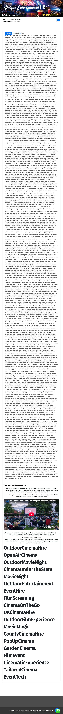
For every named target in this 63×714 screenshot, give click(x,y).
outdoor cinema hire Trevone (19, 426)
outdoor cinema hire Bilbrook (43, 71)
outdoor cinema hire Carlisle (12, 108)
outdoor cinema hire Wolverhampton (27, 467)
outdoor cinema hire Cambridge (48, 104)
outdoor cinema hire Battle (35, 62)
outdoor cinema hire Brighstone (39, 90)
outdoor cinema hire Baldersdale (35, 53)
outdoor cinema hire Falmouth (39, 176)
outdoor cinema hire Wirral (38, 464)
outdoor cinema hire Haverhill (22, 215)
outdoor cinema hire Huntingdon (26, 238)
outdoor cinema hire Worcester (30, 471)
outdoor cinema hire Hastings (12, 213)
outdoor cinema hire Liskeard (37, 273)
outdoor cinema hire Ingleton (45, 241)
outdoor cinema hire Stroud (20, 405)
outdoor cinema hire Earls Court (17, 165)
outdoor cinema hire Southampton (36, 384)
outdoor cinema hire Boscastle (25, 81)
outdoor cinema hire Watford (20, 444)
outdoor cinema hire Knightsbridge (14, 257)
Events (22, 33)
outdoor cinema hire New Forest (34, 309)
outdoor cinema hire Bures (21, 99)
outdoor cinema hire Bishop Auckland (41, 72)
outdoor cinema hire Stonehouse (19, 400)
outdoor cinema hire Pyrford (41, 341)
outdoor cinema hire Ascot (39, 44)
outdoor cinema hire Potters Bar (20, 339)
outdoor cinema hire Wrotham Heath (27, 474)
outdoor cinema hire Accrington (30, 35)
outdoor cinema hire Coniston (45, 131)
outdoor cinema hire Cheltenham (49, 115)
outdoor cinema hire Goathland (34, 190)
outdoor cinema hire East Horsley (19, 167)
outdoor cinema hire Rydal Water (18, 355)
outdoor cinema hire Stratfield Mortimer (44, 401)
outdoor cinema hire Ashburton (18, 46)
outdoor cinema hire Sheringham (40, 369)
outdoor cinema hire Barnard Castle (46, 56)
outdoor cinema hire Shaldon (46, 364)
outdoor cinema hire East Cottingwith (34, 165)
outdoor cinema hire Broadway (13, 94)
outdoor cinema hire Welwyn (15, 446)
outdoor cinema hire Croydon (33, 142)
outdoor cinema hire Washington (24, 442)
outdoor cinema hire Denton (49, 147)
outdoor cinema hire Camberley (32, 104)
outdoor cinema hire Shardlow (23, 366)
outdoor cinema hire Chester (28, 117)
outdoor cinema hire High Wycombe (39, 225)
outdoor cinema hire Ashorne (17, 48)
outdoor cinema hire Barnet (12, 58)
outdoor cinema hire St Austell (33, 387)
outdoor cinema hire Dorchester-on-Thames (24, 154)
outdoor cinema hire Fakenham (23, 176)
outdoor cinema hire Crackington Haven (26, 136)
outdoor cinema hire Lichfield (12, 272)
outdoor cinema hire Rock (11, 350)
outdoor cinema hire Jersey (40, 245)
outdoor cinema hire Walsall (19, 437)
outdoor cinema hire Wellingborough (36, 444)
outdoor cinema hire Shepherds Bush (21, 368)
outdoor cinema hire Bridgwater (13, 88)
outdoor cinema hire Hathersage (43, 213)
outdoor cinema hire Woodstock (47, 469)
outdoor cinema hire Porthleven (22, 337)
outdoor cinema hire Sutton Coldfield (36, 407)
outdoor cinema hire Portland (38, 337)
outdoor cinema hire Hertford (27, 224)
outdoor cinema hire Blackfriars (13, 76)
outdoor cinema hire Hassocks (49, 211)
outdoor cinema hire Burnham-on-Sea (38, 101)
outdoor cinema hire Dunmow (12, 161)
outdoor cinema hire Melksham (33, 296)
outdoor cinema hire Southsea (38, 385)
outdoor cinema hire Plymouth (27, 336)
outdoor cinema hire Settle (15, 364)
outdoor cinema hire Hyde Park (21, 240)
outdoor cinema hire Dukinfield (16, 160)
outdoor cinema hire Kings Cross (21, 252)
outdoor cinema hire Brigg (23, 90)
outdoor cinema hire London (49, 275)
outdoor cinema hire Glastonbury (35, 188)
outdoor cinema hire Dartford (42, 144)
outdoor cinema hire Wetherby (23, 453)
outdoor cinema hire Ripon (11, 348)
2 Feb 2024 (8, 33)
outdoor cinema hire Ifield (49, 240)
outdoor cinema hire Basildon (28, 60)
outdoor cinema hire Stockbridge (34, 396)
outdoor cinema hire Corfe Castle (22, 133)
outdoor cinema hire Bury (37, 103)
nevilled (17, 33)
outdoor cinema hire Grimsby (12, 199)
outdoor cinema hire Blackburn (47, 74)
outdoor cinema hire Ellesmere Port (28, 170)
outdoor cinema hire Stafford (38, 392)
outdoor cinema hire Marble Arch (34, 289)
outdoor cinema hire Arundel (26, 44)
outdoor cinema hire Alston (48, 39)
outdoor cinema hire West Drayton (36, 448)
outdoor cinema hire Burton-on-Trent (21, 103)
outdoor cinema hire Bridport (45, 88)
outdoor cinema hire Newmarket (39, 312)
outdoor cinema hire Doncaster (40, 152)
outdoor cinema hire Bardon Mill (29, 56)
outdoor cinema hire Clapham (23, 126)
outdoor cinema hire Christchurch (39, 122)
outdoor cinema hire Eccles (34, 168)
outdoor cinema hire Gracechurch (13, 193)
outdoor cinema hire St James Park (28, 389)
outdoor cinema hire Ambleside (41, 40)
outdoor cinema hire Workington (46, 471)
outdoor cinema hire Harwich (18, 211)
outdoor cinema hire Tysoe (47, 428)
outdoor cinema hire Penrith (17, 330)
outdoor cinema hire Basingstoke (44, 60)
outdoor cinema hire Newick (23, 312)
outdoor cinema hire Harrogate (38, 208)
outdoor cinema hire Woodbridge (44, 467)
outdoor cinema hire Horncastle (23, 232)
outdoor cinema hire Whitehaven (34, 455)
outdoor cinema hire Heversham (43, 224)
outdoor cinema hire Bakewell (19, 53)
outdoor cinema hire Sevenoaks (30, 364)
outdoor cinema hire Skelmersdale (25, 375)
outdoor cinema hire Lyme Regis (34, 280)
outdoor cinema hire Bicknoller (13, 71)
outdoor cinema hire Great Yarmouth (29, 197)
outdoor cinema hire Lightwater (42, 272)
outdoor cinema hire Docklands (24, 152)
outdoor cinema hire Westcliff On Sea (20, 451)
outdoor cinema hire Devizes (41, 149)
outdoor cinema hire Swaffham (40, 408)
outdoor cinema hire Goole (31, 192)
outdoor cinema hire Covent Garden (41, 135)
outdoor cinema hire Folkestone (47, 181)
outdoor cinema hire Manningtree (36, 288)
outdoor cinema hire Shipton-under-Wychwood (37, 371)
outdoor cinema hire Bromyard (44, 96)
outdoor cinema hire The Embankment (28, 417)
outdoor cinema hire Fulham (41, 184)
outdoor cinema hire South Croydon (17, 380)
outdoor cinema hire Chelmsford (18, 115)
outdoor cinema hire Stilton (18, 396)
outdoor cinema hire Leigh (11, 268)
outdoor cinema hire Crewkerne (40, 138)
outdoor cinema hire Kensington (30, 248)
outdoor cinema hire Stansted (18, 394)
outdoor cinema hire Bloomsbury (28, 78)
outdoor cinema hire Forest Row (31, 183)
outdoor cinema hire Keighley (17, 247)
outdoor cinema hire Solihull (15, 378)
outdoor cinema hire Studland (34, 405)
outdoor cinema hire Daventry (40, 145)
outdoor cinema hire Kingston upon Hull (38, 254)
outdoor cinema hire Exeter (45, 174)
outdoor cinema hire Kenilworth (13, 248)
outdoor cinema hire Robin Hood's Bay (28, 348)
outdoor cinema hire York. (15, 478)
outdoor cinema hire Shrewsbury (25, 373)
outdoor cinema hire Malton (40, 286)
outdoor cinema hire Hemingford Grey (26, 222)
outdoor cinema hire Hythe (36, 240)
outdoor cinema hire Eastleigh (19, 168)
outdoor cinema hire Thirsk (12, 419)
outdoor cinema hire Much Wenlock (37, 307)
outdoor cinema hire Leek (15, 266)
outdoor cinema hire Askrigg (32, 48)
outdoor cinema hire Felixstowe (34, 179)
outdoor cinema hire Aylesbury (43, 49)
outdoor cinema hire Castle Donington (28, 110)
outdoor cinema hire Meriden (17, 298)
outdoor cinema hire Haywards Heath (14, 218)
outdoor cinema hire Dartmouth (24, 145)
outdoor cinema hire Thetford (46, 417)
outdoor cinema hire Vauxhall (23, 433)
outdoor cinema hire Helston (27, 220)
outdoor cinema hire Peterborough (29, 332)
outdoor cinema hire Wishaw (17, 465)
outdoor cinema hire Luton (19, 280)
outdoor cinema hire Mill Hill (20, 302)
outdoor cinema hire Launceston (18, 263)
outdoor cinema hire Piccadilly (12, 334)
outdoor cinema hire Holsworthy (47, 229)
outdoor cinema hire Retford (44, 344)
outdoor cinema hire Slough (37, 377)
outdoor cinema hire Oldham (16, 323)
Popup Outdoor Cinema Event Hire (15, 485)
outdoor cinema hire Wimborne (40, 458)
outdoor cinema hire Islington (25, 245)
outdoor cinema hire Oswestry (46, 323)
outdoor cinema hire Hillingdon (21, 227)
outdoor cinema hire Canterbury (46, 106)
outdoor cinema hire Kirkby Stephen (47, 256)
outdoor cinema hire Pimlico (12, 336)
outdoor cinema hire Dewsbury (18, 151)
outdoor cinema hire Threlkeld (42, 419)
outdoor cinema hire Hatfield (28, 213)
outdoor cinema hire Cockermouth (28, 129)
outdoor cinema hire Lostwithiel (26, 277)
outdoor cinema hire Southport (22, 385)
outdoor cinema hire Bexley (33, 69)
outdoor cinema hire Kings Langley (38, 252)
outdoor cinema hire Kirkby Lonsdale (28, 256)
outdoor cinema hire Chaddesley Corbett (27, 111)
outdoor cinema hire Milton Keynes (36, 302)
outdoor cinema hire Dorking (43, 154)
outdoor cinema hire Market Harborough (23, 291)
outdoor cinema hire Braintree (48, 85)
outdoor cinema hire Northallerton (22, 318)
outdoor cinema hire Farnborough (19, 177)
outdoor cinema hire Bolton (25, 80)
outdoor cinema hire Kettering (23, 250)
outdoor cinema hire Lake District (25, 259)
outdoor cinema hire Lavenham (34, 263)
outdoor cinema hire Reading (35, 343)
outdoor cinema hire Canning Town (28, 106)
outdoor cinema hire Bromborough (47, 94)
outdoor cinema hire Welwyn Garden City (33, 446)
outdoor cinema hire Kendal (47, 247)
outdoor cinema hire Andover (20, 42)
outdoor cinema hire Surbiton (19, 407)
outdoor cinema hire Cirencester (22, 124)
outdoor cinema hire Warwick (45, 440)
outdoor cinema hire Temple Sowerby (44, 414)
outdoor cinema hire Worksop (12, 473)
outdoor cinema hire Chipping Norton (43, 120)
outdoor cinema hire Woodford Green (29, 469)
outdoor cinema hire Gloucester (18, 190)
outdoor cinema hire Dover (39, 156)
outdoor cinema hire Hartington (17, 209)
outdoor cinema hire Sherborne (23, 369)
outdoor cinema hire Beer (11, 65)
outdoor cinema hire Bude (40, 97)
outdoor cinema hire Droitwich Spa (38, 158)
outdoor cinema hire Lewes (33, 270)
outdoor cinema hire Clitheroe (21, 128)
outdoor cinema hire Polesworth (43, 336)
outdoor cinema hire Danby (12, 144)
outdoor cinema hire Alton (11, 40)
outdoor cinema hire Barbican (12, 56)
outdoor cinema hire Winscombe (33, 462)
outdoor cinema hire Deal (18, 147)
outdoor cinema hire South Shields (39, 382)
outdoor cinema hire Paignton (34, 328)
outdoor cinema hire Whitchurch (17, 455)
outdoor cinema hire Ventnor (38, 433)
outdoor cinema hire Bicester (47, 69)
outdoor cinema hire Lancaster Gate (22, 261)
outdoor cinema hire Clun (50, 128)
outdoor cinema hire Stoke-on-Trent (39, 398)
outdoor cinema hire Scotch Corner (20, 362)
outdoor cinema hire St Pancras (22, 392)
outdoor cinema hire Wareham (48, 439)
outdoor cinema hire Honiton (12, 231)
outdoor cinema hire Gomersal (16, 192)
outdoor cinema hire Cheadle (39, 113)
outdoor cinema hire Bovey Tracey (23, 83)
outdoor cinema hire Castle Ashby (42, 108)
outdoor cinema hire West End (19, 449)
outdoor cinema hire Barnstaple (43, 58)
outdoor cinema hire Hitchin (17, 229)
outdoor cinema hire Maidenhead (44, 284)
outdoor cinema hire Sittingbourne (42, 373)
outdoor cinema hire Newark (49, 309)
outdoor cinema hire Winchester (22, 460)
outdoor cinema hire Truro (49, 426)
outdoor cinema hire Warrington (29, 440)
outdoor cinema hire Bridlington (30, 88)
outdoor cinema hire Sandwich (39, 359)
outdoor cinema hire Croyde (18, 142)
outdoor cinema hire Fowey (46, 183)
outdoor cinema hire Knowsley (45, 257)
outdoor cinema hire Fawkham (18, 179)
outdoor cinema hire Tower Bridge (19, 425)
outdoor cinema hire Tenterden (13, 416)
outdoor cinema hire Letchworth (18, 270)
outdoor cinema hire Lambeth (41, 259)
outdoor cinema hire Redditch (50, 343)
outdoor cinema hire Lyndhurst (47, 282)
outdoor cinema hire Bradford (32, 85)
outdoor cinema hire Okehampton (36, 321)
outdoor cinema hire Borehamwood (41, 80)
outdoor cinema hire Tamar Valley (36, 410)
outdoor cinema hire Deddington (33, 147)
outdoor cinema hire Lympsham (32, 282)
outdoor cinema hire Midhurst (20, 300)
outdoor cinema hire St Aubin (17, 387)
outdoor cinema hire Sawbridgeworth (18, 360)
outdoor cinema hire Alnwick (34, 39)
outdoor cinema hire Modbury (35, 304)
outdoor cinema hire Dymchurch (38, 163)
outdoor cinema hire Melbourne (17, 296)
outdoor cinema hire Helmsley (12, 220)
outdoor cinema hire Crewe (25, 138)
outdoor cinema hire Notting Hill (36, 320)
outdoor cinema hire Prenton (35, 339)
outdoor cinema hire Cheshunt (12, 117)
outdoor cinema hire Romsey (25, 350)
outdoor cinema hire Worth (27, 473)
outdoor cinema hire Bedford (48, 63)
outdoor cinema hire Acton (45, 35)
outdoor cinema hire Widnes (31, 456)
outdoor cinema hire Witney (31, 465)
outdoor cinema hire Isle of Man (23, 243)
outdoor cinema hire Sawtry (35, 360)
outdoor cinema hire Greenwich (47, 197)
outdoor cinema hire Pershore (12, 332)
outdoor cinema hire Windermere (38, 460)
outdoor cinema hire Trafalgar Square (38, 425)
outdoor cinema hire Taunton (47, 412)
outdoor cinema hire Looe (11, 277)
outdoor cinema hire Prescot (50, 339)
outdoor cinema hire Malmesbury (25, 286)
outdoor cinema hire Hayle (30, 216)
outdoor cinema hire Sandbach (38, 357)
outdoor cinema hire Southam (19, 384)
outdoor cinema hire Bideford (28, 71)
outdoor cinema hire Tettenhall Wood (45, 416)
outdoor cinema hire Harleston (17, 206)
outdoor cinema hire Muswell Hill (17, 309)
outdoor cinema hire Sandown (23, 359)
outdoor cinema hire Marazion (18, 289)
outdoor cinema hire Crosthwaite (36, 140)
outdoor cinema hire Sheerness (39, 366)
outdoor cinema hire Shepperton (39, 368)
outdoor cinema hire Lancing (39, 261)
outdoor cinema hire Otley (11, 325)
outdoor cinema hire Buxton (17, 104)
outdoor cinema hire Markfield (41, 291)
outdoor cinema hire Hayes (16, 216)
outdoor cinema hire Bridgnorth (46, 87)
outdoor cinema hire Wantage (19, 439)
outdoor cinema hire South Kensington (36, 380)
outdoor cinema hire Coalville (12, 129)
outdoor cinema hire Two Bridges (32, 428)
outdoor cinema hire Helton (42, 220)
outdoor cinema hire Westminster (38, 451)
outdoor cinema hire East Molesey (36, 167)
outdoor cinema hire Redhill (12, 344)
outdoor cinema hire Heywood (23, 225)
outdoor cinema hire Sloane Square (21, 377)
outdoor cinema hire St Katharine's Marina (16, 391)
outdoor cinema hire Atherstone (47, 48)
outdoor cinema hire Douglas (24, 156)
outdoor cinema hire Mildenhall (36, 300)
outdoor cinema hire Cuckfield (48, 142)
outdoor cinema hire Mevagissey (33, 298)
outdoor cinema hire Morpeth (38, 305)
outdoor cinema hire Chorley (23, 122)
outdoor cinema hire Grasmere (45, 193)
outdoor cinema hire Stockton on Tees (20, 398)
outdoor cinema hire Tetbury (28, 416)
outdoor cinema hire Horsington (20, 234)
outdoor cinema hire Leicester (29, 266)
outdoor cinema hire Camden (12, 106)
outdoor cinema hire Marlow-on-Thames (39, 293)
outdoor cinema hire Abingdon (14, 35)
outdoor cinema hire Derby (11, 149)
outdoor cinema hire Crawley (43, 136)
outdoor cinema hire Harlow (32, 206)
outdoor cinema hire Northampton (39, 318)
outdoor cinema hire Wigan (45, 456)
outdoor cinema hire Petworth (45, 332)
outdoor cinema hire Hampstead (21, 204)
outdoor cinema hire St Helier (48, 387)
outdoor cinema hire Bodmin (44, 78)
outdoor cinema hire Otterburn (26, 325)
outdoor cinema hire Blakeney (44, 76)
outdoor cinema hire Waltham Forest (35, 437)
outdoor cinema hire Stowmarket (25, 401)
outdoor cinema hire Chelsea (33, 115)
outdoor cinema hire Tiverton (23, 421)
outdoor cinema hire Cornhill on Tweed (41, 133)
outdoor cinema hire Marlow (21, 293)
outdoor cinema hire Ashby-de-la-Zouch (37, 46)
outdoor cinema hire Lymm (17, 282)
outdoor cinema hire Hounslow (36, 234)
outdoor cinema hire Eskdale (36, 172)
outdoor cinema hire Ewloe (31, 174)
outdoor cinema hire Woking (46, 465)
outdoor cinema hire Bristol (17, 92)
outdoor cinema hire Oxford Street (34, 327)
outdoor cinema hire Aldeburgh (39, 37)
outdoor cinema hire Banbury (48, 55)
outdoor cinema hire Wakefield (19, 435)
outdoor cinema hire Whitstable (15, 456)
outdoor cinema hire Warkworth (13, 440)
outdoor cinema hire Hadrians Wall (27, 200)
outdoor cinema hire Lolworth (34, 275)
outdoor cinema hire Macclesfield (27, 284)
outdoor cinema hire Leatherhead (22, 264)
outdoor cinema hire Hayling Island (46, 216)
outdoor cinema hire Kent (44, 248)
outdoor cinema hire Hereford (12, 224)
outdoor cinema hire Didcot (33, 151)
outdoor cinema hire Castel (26, 108)
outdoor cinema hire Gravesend (13, 195)
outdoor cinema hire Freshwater (26, 184)
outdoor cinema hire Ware (33, 439)
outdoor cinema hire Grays (28, 195)
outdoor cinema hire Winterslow (24, 464)
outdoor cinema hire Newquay (18, 314)
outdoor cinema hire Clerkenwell (39, 126)
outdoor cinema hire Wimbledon (24, 458)
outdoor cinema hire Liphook (22, 273)
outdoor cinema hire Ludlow (37, 279)
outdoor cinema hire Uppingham (25, 432)
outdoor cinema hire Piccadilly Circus (30, 334)
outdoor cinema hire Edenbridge (49, 168)
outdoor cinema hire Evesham (16, 174)
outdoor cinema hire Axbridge (12, 49)
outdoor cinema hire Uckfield (12, 430)
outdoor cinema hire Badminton (24, 51)
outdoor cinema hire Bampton (33, 55)
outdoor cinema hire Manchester (20, 288)
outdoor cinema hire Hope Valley (42, 231)
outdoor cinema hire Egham (12, 170)
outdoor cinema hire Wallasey (34, 435)
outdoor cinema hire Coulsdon (24, 135)
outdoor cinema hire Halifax (21, 202)
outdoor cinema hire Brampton (13, 87)
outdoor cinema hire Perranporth (48, 330)
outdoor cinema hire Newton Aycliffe (35, 314)
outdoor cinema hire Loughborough (43, 277)
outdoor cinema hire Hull (28, 236)
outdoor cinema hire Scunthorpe (38, 362)
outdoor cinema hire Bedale (33, 63)
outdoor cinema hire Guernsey (27, 199)
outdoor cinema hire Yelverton (39, 476)
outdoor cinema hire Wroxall (44, 474)
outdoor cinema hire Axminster (28, 49)
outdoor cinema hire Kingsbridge (19, 254)
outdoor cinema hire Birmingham (23, 72)
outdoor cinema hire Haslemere (34, 211)
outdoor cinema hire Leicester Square (46, 266)
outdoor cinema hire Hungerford (43, 236)
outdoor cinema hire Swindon (20, 410)
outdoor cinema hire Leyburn (47, 270)
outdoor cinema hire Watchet (40, 442)
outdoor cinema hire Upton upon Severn (43, 432)
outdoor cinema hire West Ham (34, 449)
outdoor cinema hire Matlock (21, 295)
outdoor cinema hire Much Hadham (19, 307)
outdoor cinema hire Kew (37, 250)
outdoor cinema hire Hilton (36, 227)
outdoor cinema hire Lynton (12, 284)
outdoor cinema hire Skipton (41, 375)
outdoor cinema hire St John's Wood (46, 389)
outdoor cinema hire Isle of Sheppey (40, 243)
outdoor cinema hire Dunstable (28, 161)
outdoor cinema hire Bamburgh (17, 55)
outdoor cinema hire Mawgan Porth (37, 295)
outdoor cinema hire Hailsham (44, 200)
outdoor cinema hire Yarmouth (23, 476)
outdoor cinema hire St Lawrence (35, 391)
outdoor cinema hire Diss (47, 151)
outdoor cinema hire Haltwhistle (36, 202)
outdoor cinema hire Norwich (20, 320)
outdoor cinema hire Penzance (31, 330)
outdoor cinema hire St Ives (12, 389)
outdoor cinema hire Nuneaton (19, 321)
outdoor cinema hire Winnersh (17, 462)
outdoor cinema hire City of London (39, 124)
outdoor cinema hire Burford (36, 99)
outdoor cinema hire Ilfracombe (13, 241)
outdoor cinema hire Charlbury (45, 111)
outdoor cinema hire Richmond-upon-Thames (28, 346)
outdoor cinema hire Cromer (21, 140)
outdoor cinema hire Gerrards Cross (37, 186)
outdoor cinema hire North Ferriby (38, 316)
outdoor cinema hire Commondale (28, 131)
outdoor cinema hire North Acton (21, 316)
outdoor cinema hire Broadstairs (47, 92)
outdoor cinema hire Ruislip (36, 353)
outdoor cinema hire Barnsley (27, 58)
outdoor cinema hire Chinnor (40, 119)
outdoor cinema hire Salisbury (23, 357)
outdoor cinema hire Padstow (19, 328)
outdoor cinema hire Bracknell (17, 85)
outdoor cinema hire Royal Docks (42, 352)
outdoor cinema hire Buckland (26, 97)
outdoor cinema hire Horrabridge (39, 232)
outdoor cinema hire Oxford (19, 327)
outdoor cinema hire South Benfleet (32, 378)
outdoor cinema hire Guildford (43, 199)
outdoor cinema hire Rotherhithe (25, 352)
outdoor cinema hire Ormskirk (31, 323)
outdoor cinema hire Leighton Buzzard (28, 268)
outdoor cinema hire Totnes (33, 423)
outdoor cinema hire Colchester (45, 129)
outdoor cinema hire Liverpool (19, 275)
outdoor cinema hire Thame (12, 417)
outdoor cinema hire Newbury (12, 311)
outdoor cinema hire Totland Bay (18, 423)
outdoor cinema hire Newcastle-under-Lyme (31, 311)
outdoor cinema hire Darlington (27, 144)
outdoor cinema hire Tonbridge (38, 421)
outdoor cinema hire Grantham (30, 193)
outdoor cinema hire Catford (45, 110)
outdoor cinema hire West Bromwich (19, 448)
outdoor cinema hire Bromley (12, 96)
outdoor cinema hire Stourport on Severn (38, 400)
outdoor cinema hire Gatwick (21, 186)
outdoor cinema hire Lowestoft (22, 279)
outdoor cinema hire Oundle (41, 325)
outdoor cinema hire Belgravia (40, 65)
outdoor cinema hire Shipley (19, 371)
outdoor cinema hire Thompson (27, 419)
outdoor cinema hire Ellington (44, 170)
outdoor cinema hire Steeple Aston (34, 394)
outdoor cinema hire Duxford (23, 163)
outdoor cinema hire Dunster (43, 161)
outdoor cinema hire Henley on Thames (45, 222)
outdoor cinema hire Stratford (12, 403)
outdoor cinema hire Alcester (24, 37)
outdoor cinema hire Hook (26, 231)
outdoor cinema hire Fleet (31, 181)
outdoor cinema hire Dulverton (32, 160)
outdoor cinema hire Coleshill (12, 131)
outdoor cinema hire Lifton (27, 272)
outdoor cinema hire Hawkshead (39, 215)
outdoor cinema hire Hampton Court (38, 204)
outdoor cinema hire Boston (40, 81)
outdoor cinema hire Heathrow (47, 218)
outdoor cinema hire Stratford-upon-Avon (31, 403)
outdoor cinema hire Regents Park (28, 344)
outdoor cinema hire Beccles (19, 63)
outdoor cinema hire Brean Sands (29, 87)
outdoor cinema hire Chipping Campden (23, 120)
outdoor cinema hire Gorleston (45, 192)
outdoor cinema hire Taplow (17, 412)
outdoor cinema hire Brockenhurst (29, 94)
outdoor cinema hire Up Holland (44, 430)
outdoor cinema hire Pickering (47, 334)
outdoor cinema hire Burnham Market (19, 101)
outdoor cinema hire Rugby (22, 353)
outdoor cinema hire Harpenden (22, 208)
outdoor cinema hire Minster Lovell (19, 304)
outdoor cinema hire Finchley (18, 181)
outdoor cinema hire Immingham (29, 241)
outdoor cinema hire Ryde (33, 355)
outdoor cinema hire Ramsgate (19, 343)
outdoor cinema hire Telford (28, 414)
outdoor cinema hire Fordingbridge (14, 183)
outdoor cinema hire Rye (46, 355)
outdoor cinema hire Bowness (39, 83)
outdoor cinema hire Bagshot (39, 51)
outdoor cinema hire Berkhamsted (19, 67)
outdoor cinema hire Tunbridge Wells (14, 428)
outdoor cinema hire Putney (27, 341)
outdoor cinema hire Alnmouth (18, 39)
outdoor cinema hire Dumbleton (48, 160)
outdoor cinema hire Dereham (26, 149)
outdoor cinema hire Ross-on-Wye (41, 350)
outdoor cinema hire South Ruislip (22, 382)
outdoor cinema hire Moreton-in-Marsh (21, 305)
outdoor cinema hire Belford (25, 65)
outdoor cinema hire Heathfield (32, 218)
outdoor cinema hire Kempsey (32, 247)
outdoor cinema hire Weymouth (39, 453)
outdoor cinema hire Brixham (32, 92)
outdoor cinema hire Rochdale (45, 348)
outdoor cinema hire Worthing (41, 473)
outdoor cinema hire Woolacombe (13, 471)
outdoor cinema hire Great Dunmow (44, 195)
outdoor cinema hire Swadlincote (23, 408)
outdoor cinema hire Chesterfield (44, 117)
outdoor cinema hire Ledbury (38, 264)
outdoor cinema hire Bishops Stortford (29, 74)
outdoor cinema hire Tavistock (12, 414)
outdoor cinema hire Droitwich (21, 158)
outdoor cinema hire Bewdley (19, 69)
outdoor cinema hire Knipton (30, 257)
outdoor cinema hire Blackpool (29, 76)
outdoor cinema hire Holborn (31, 229)
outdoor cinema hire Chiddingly (25, 119)
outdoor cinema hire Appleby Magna (37, 42)
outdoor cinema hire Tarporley (32, 412)
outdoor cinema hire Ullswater (27, 430)
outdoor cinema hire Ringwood (47, 346)
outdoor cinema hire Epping (22, 172)
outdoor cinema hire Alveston (26, 40)
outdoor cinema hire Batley (21, 62)
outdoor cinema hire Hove (51, 234)
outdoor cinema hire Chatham (24, 113)
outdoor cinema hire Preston (12, 341)
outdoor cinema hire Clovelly (36, 128)
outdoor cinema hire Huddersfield (13, 236)
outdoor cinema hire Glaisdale (18, 188)
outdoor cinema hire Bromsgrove (28, 96)
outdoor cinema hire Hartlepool (33, 209)
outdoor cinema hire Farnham (35, 177)
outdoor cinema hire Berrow (36, 67)
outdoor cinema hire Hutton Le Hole (43, 238)
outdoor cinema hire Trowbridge (35, 426)
